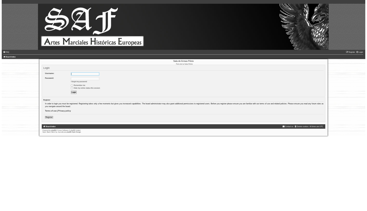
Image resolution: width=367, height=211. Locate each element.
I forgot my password (79, 82)
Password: (49, 78)
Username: (49, 73)
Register (49, 117)
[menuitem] (6, 52)
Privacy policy (64, 111)
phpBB (53, 130)
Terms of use (50, 111)
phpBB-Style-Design (74, 132)
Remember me (79, 85)
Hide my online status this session (86, 88)
